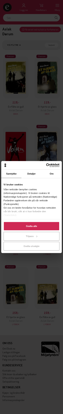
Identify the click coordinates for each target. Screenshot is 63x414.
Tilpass (30, 236)
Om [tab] (52, 173)
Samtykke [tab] (11, 173)
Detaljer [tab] (31, 173)
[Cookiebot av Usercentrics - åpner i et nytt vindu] (46, 165)
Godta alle (31, 226)
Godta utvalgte (31, 246)
